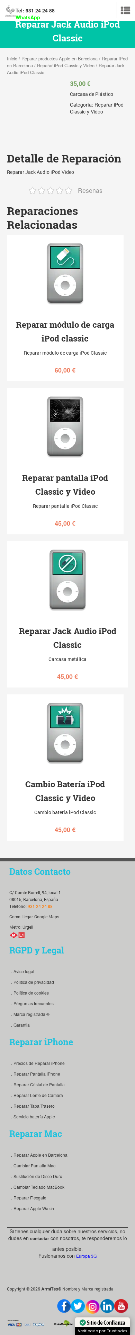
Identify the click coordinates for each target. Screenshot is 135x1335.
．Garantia (19, 1025)
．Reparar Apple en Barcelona (38, 1155)
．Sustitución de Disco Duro (35, 1176)
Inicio (12, 58)
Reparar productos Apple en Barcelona (59, 58)
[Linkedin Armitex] (107, 1306)
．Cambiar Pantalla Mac (32, 1165)
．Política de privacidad (31, 982)
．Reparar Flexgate (27, 1197)
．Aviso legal (21, 971)
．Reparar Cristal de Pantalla (37, 1084)
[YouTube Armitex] (121, 1306)
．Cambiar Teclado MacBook (36, 1187)
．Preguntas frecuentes (31, 1003)
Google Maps (46, 916)
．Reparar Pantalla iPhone (34, 1074)
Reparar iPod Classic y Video (65, 65)
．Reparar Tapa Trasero (32, 1106)
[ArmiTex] (10, 10)
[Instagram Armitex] (92, 1307)
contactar (39, 1238)
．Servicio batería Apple (32, 1116)
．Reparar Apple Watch (31, 1208)
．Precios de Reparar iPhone (37, 1063)
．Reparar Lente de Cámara (36, 1095)
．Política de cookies (29, 993)
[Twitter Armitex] (78, 1306)
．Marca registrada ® (29, 1014)
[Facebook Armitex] (64, 1306)
